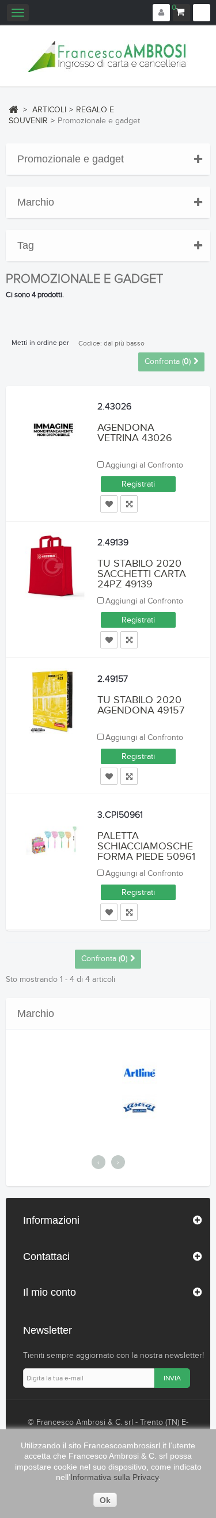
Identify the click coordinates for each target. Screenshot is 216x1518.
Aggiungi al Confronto (144, 465)
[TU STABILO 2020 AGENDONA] (52, 702)
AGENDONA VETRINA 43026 (134, 433)
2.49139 (112, 542)
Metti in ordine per (40, 343)
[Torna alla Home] (13, 109)
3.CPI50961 (120, 815)
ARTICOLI (49, 110)
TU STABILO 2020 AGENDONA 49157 (140, 705)
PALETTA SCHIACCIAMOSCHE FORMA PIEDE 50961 (146, 846)
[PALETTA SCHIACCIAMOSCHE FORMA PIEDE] (52, 838)
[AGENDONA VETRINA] (52, 430)
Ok (105, 1500)
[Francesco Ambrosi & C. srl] (108, 56)
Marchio (35, 202)
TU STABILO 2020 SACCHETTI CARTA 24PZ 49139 (141, 573)
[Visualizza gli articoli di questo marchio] (113, 1072)
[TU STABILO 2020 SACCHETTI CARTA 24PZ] (52, 566)
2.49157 (112, 679)
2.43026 (114, 406)
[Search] (201, 12)
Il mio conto (49, 1292)
